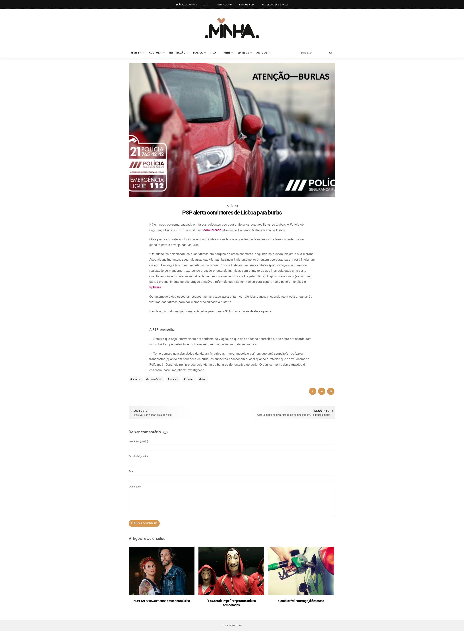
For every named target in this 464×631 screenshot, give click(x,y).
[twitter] (321, 391)
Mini (227, 52)
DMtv (207, 4)
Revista (136, 52)
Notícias (232, 205)
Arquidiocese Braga (275, 4)
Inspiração (177, 52)
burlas (174, 379)
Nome (138, 441)
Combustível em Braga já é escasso (301, 601)
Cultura (155, 52)
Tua (213, 52)
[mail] (330, 391)
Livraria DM (246, 4)
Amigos (262, 52)
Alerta (136, 379)
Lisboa (189, 379)
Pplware (155, 287)
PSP (203, 379)
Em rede (243, 52)
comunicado (212, 230)
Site (131, 471)
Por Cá (198, 52)
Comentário (135, 486)
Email (138, 456)
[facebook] (312, 391)
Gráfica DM (225, 4)
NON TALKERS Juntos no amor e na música (161, 601)
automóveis (154, 379)
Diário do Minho (186, 4)
